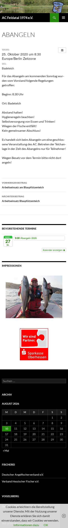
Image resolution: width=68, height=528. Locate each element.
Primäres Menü (63, 17)
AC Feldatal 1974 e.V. (17, 18)
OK (46, 525)
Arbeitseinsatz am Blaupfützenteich (23, 185)
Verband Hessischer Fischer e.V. (20, 481)
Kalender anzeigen (53, 250)
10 (6, 428)
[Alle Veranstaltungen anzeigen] (62, 50)
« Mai (6, 450)
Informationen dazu (26, 525)
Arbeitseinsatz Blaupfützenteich (21, 198)
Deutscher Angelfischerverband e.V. (23, 474)
